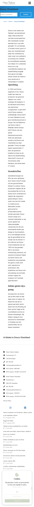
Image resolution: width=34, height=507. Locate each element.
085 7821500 (9, 362)
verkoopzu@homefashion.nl (13, 365)
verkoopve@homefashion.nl (13, 390)
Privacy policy (17, 487)
